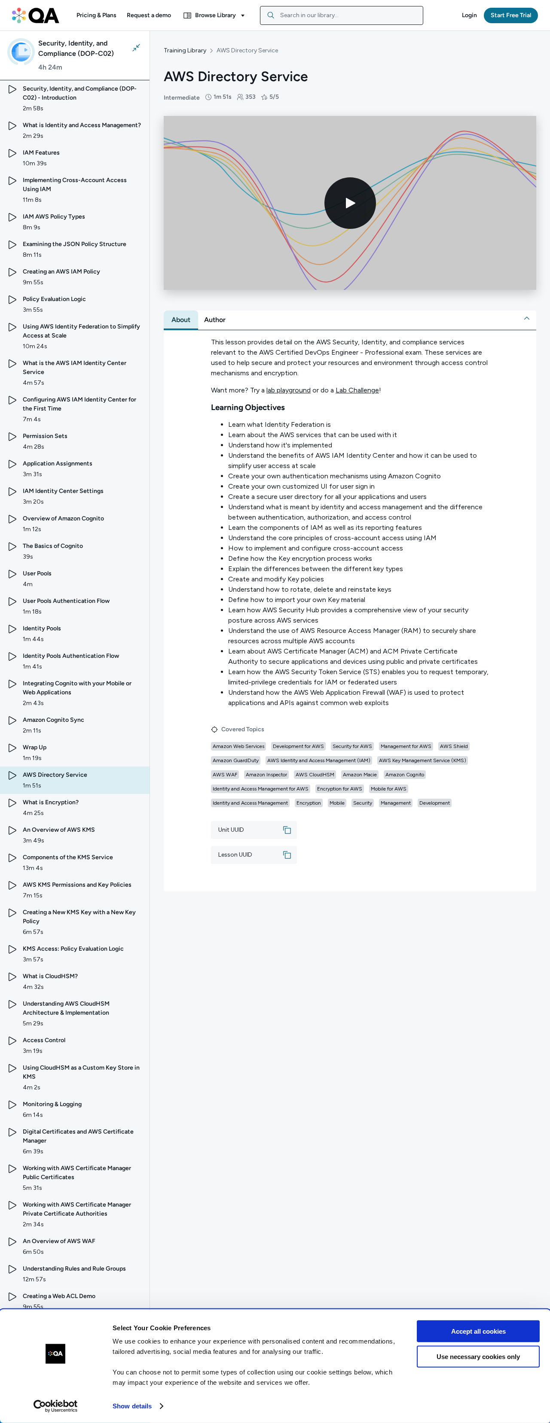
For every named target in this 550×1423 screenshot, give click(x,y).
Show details (132, 1406)
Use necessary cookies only (478, 1356)
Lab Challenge (357, 390)
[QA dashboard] (36, 15)
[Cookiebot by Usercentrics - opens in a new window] (55, 1406)
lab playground (288, 390)
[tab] (181, 319)
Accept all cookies (478, 1331)
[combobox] (341, 15)
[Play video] (350, 203)
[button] (96, 15)
